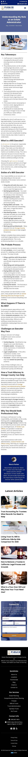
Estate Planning (14, 696)
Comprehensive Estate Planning (14, 698)
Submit (14, 635)
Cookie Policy (14, 743)
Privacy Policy (14, 737)
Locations (14, 677)
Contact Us (24, 1)
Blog (7, 25)
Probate (14, 701)
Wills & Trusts (14, 703)
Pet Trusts (14, 711)
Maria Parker (19, 25)
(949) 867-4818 (23, 4)
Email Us (5, 3)
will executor (6, 144)
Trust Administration (14, 706)
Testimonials (14, 680)
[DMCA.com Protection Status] (14, 753)
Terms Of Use (14, 740)
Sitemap (14, 746)
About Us (14, 674)
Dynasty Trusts (14, 709)
